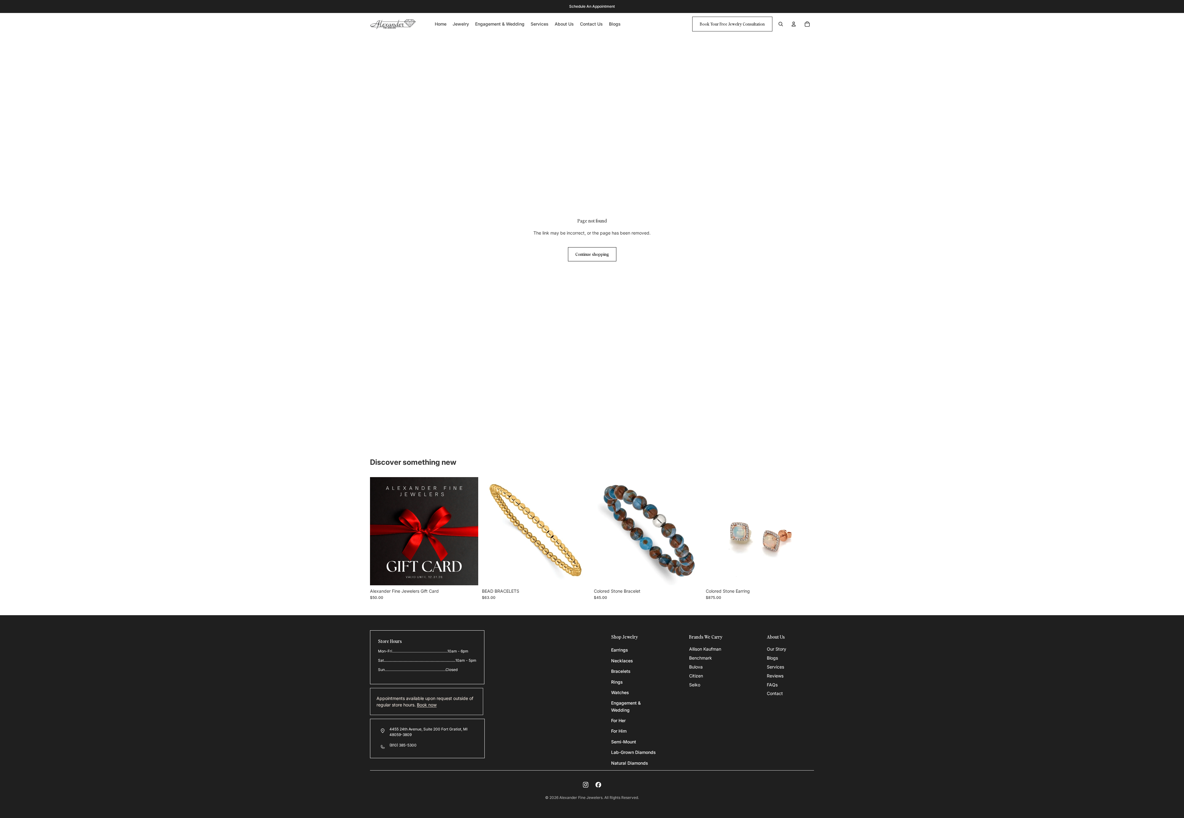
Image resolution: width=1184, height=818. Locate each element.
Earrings (619, 649)
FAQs (772, 684)
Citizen (696, 675)
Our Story (776, 649)
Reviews (775, 675)
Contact (775, 693)
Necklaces (622, 660)
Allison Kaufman (705, 649)
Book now (427, 704)
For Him (619, 731)
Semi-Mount (623, 741)
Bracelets (621, 671)
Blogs (772, 658)
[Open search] (780, 24)
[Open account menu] (793, 24)
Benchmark (700, 658)
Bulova (696, 666)
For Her (618, 720)
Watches (620, 692)
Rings (617, 682)
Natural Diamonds (629, 763)
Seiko (694, 684)
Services (775, 666)
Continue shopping (592, 254)
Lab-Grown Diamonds (633, 752)
